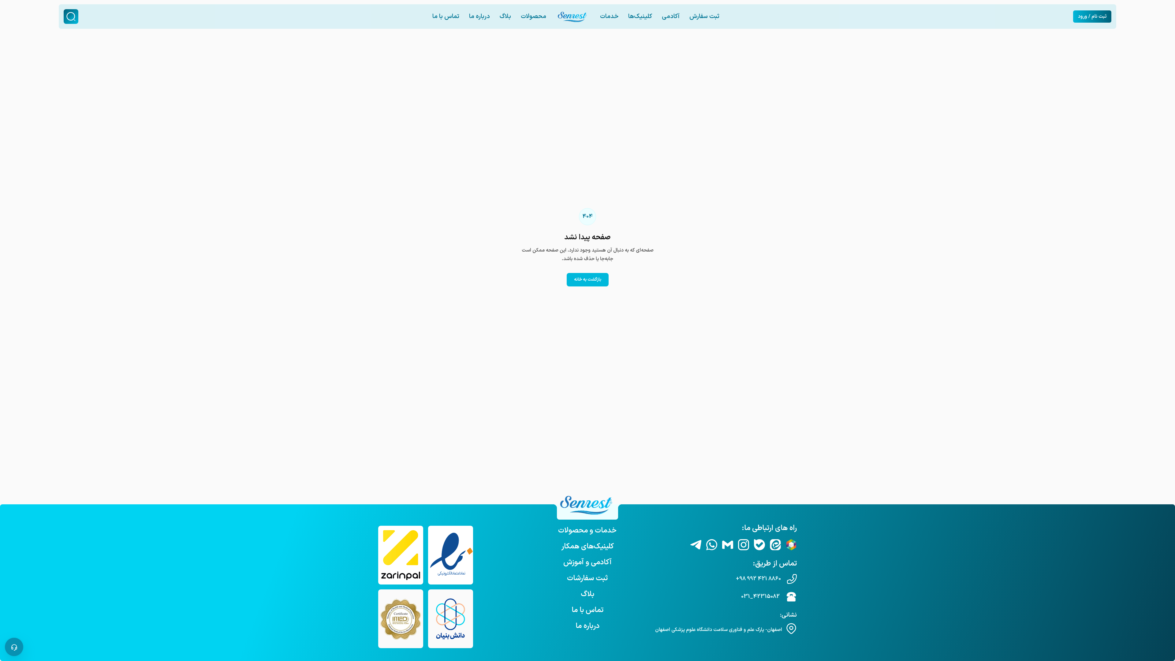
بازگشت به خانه (587, 279)
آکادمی (671, 16)
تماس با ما (445, 16)
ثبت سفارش (704, 16)
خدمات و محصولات (587, 530)
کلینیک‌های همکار (587, 546)
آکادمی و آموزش (587, 562)
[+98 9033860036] (711, 544)
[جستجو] (71, 16)
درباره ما (479, 16)
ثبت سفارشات (587, 578)
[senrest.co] (743, 544)
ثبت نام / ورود (1092, 16)
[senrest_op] (695, 544)
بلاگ (505, 16)
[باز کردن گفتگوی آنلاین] (14, 647)
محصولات (533, 16)
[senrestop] (759, 544)
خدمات (609, 16)
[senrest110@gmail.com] (727, 544)
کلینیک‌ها (640, 16)
